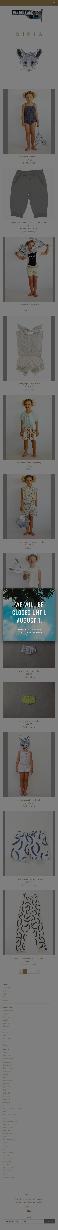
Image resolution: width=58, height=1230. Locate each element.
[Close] (55, 588)
